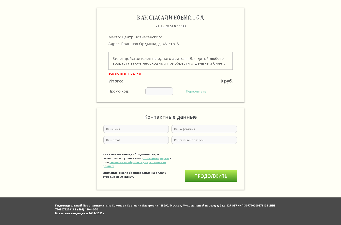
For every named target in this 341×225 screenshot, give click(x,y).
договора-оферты (155, 158)
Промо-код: (157, 91)
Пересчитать (196, 91)
